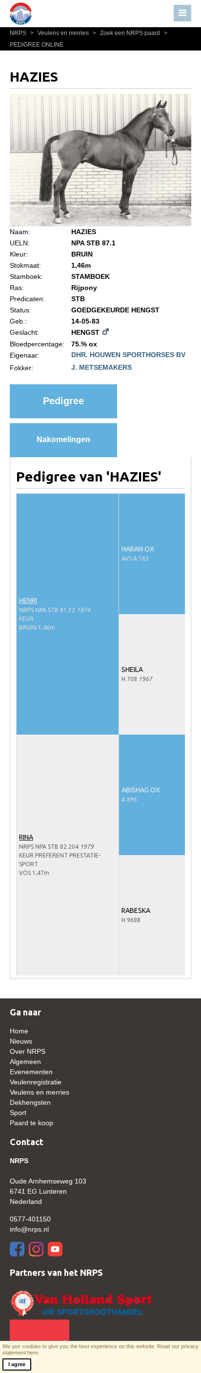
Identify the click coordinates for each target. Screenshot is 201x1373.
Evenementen (31, 1072)
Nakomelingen (63, 439)
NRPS (19, 33)
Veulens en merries (60, 33)
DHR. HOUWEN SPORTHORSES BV (128, 355)
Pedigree (63, 400)
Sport (18, 1112)
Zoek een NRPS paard (127, 33)
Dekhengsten (30, 1102)
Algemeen (25, 1061)
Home (19, 1031)
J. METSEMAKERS (101, 367)
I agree (16, 1364)
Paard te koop (31, 1123)
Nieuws (21, 1041)
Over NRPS (27, 1051)
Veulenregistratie (35, 1082)
